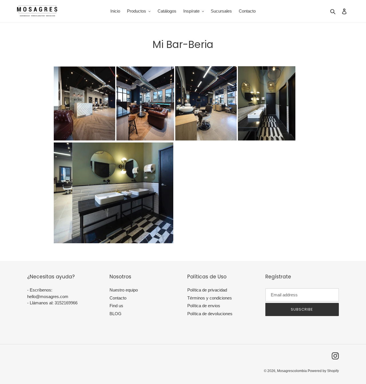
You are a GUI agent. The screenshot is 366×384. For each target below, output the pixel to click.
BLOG (116, 313)
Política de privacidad (207, 290)
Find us (116, 305)
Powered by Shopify (323, 371)
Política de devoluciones (209, 313)
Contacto (118, 297)
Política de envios (203, 305)
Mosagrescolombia (292, 371)
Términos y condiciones (209, 297)
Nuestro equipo (124, 290)
